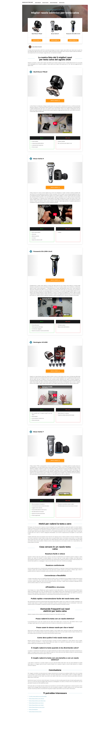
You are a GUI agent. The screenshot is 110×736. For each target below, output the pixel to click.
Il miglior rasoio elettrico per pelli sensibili (38, 696)
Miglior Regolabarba (33, 709)
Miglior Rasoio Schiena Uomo (35, 711)
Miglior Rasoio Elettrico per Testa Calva (37, 700)
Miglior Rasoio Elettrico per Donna (36, 702)
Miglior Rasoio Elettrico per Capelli (36, 705)
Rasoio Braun (38, 2)
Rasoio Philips (45, 2)
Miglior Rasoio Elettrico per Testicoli (36, 698)
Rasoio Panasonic (53, 2)
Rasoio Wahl (61, 2)
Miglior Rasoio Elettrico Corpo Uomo (36, 707)
